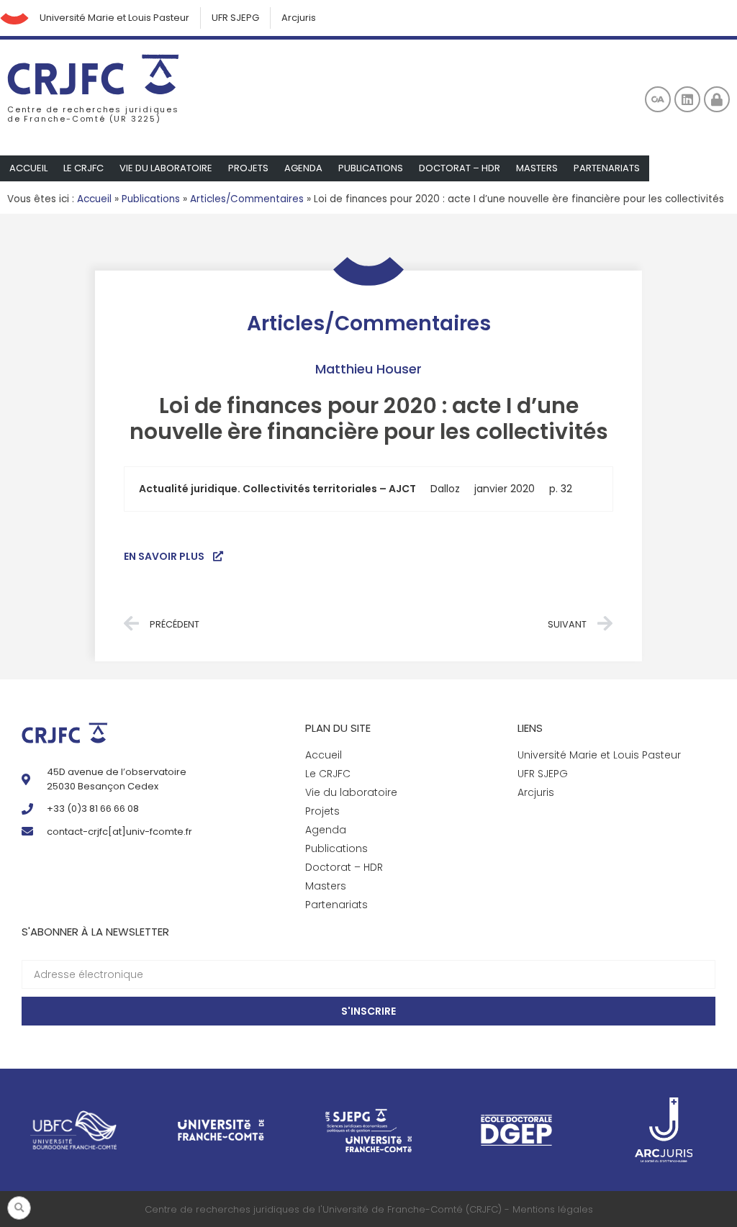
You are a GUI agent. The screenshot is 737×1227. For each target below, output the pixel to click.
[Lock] (717, 99)
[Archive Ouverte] (658, 99)
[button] (19, 1208)
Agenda (303, 168)
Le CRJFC (83, 168)
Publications (370, 168)
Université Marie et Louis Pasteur (114, 17)
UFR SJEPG (235, 17)
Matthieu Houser (368, 369)
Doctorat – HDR (459, 168)
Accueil (28, 168)
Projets (248, 168)
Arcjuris (298, 17)
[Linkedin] (687, 99)
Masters (537, 168)
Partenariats (607, 168)
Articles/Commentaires (247, 199)
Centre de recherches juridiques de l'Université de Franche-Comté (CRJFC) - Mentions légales (369, 1209)
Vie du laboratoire (165, 168)
